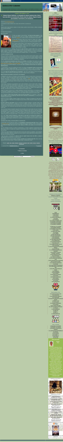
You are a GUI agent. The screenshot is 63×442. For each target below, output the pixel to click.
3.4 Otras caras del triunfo (55, 234)
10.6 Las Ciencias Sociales (55, 261)
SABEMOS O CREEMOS (55, 195)
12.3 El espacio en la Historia (55, 274)
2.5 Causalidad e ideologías (56, 227)
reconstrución (21, 144)
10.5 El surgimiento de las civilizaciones (55, 260)
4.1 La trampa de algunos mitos (55, 293)
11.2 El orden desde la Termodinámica (55, 265)
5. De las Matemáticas (56, 238)
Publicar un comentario (23, 150)
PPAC (58, 342)
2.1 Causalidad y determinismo (55, 221)
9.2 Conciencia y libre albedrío (55, 303)
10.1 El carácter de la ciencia (55, 254)
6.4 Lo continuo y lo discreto (56, 252)
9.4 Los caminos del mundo (56, 305)
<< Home (22, 153)
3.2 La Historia (55, 232)
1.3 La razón (55, 218)
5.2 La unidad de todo (55, 240)
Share (55, 12)
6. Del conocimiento (55, 245)
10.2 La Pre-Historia (55, 255)
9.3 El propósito (55, 304)
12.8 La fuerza (55, 280)
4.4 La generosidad (55, 297)
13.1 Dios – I (55, 311)
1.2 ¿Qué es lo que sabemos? (55, 217)
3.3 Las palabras (56, 233)
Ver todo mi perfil (56, 375)
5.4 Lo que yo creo (55, 242)
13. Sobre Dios (55, 310)
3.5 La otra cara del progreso (56, 235)
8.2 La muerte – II (55, 335)
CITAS (55, 212)
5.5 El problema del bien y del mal (56, 244)
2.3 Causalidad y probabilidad (55, 224)
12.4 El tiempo (55, 275)
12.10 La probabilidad (55, 272)
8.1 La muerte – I (56, 334)
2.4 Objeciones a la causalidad (55, 226)
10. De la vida (55, 337)
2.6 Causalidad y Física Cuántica (56, 228)
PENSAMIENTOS (55, 213)
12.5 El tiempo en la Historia (56, 276)
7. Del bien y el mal (55, 300)
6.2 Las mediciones (55, 248)
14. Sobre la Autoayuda (55, 313)
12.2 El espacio (55, 273)
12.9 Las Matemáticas (56, 281)
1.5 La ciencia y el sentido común (56, 220)
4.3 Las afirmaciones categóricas (56, 296)
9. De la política (55, 336)
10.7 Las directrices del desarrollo (56, 262)
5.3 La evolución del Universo (55, 241)
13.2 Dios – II (55, 312)
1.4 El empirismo (56, 219)
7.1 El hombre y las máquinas (55, 327)
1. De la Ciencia (55, 214)
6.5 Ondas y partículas (56, 253)
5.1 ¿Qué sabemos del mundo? (55, 239)
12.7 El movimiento (55, 279)
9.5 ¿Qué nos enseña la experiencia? (55, 306)
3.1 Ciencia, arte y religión (55, 231)
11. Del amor (55, 307)
